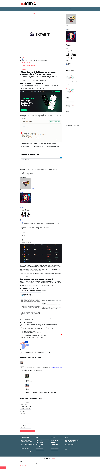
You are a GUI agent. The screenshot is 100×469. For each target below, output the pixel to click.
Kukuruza (77, 123)
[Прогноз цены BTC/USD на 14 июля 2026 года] (70, 108)
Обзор (67, 30)
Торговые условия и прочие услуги (28, 65)
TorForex (22, 13)
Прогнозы (52, 9)
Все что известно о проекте (27, 64)
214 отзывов (68, 63)
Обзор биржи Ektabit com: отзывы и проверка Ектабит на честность (35, 62)
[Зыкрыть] (3, 467)
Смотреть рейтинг (24, 353)
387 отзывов (68, 27)
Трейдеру (70, 9)
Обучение (58, 9)
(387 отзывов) (23, 191)
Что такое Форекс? (39, 440)
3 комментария (68, 99)
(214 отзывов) (23, 220)
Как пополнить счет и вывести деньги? (29, 66)
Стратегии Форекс (39, 448)
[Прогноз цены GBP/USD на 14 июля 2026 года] (70, 94)
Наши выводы (24, 69)
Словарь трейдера (54, 444)
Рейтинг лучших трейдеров (30, 13)
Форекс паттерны (54, 446)
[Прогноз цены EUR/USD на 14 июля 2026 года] (70, 80)
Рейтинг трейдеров (33, 9)
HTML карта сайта (68, 449)
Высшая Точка (34, 203)
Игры (41, 9)
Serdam (33, 188)
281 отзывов (68, 45)
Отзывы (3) (25, 57)
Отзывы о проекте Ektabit (27, 68)
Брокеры (46, 9)
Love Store (75, 121)
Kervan (33, 218)
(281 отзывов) (23, 205)
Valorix (78, 125)
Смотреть (22, 192)
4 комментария (68, 85)
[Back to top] (99, 468)
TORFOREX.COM (53, 458)
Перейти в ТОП (23, 465)
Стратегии (64, 9)
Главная (26, 9)
